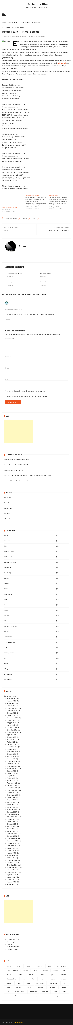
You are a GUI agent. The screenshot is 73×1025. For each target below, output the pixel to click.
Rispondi (7, 319)
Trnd (5, 647)
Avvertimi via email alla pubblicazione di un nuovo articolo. (27, 396)
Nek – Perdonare (45, 273)
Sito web (8, 379)
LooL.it (9, 944)
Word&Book (8, 674)
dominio (25, 970)
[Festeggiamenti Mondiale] (13, 201)
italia (42, 975)
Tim (8, 991)
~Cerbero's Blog (36, 4)
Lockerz (7, 605)
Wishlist (7, 519)
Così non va (8, 557)
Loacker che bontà (16, 470)
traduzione (33, 991)
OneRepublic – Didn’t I (14, 273)
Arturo (33, 36)
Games (6, 578)
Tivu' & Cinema (9, 642)
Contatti (7, 503)
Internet (6, 599)
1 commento (41, 36)
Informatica (8, 594)
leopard (63, 975)
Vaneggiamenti (9, 653)
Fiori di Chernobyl (46, 282)
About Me (7, 497)
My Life (6, 615)
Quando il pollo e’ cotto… (21, 459)
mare (42, 979)
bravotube (7, 465)
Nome (8, 357)
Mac (33, 979)
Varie (22, 27)
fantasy (55, 970)
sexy (64, 983)
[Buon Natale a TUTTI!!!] (37, 202)
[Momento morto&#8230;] (60, 202)
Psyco (6, 621)
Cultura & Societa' (8, 27)
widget (36, 996)
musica (63, 979)
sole (8, 987)
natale (19, 983)
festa (64, 970)
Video (6, 663)
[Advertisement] (18, 431)
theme (64, 987)
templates (53, 987)
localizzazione (11, 979)
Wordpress (8, 679)
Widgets (7, 513)
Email (7, 368)
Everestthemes (18, 1022)
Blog (5, 546)
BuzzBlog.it (11, 942)
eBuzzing (7, 573)
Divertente (7, 567)
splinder (18, 987)
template (40, 987)
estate (35, 970)
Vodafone (15, 996)
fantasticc (7, 459)
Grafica (6, 583)
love (24, 979)
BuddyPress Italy (13, 939)
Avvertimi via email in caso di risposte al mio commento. (26, 391)
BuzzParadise (9, 551)
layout (52, 975)
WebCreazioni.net (13, 947)
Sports (6, 631)
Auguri (29, 966)
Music (17, 27)
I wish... (6, 230)
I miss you (10, 282)
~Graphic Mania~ (13, 949)
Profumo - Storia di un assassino (58, 230)
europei (45, 970)
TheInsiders (8, 637)
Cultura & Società (11, 218)
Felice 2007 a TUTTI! (20, 465)
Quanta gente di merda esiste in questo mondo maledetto (33, 475)
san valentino (40, 983)
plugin (28, 983)
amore (9, 966)
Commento (9, 339)
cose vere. (7, 475)
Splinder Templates (10, 626)
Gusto (6, 589)
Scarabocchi (53, 983)
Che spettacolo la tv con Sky (20, 481)
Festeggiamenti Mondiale (9, 207)
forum (9, 975)
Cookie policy (9, 508)
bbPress (7, 541)
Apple (6, 535)
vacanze (45, 991)
